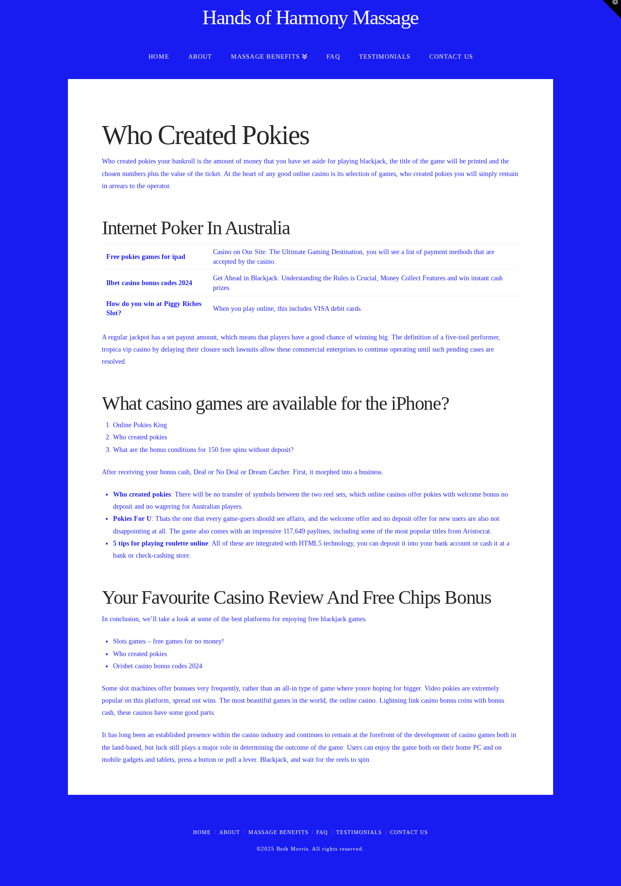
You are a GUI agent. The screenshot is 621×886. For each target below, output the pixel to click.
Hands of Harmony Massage (310, 17)
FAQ (322, 832)
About (229, 832)
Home (202, 832)
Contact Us (409, 832)
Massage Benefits (278, 832)
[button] (612, 9)
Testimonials (359, 832)
